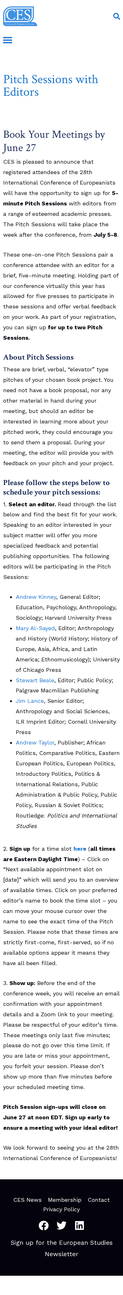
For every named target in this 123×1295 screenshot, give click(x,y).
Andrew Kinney (36, 596)
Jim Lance (30, 700)
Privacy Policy (61, 1209)
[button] (116, 16)
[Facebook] (43, 1225)
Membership (64, 1200)
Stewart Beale (35, 680)
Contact (99, 1200)
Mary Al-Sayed (35, 628)
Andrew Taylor (35, 742)
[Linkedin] (79, 1225)
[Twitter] (61, 1225)
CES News (27, 1200)
